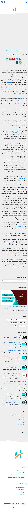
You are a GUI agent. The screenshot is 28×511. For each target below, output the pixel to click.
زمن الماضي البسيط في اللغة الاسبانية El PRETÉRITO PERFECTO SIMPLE (11, 402)
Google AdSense (20, 226)
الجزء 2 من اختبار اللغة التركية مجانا (18, 387)
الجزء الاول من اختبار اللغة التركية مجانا (17, 350)
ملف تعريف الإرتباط (19, 94)
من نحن (22, 492)
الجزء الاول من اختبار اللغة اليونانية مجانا (17, 381)
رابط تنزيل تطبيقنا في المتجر (14, 336)
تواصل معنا (21, 494)
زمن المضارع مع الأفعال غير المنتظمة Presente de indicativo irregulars (11, 367)
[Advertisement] (14, 32)
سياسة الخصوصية (20, 487)
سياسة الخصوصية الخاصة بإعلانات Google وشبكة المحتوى (15, 255)
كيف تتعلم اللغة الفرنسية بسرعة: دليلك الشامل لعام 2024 (12, 374)
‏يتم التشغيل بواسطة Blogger (13, 50)
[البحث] (2, 9)
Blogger (23, 504)
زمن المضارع (21, 472)
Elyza (13, 504)
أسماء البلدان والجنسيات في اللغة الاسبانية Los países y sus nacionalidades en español (12, 358)
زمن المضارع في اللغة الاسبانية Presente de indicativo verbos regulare (11, 394)
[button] (20, 59)
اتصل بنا (3, 263)
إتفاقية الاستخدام (20, 490)
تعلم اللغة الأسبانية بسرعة (17, 475)
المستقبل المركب (20, 470)
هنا (5, 235)
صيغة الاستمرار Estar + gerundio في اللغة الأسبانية (12, 343)
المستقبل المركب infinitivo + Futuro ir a (17, 306)
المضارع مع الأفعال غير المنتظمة (16, 477)
